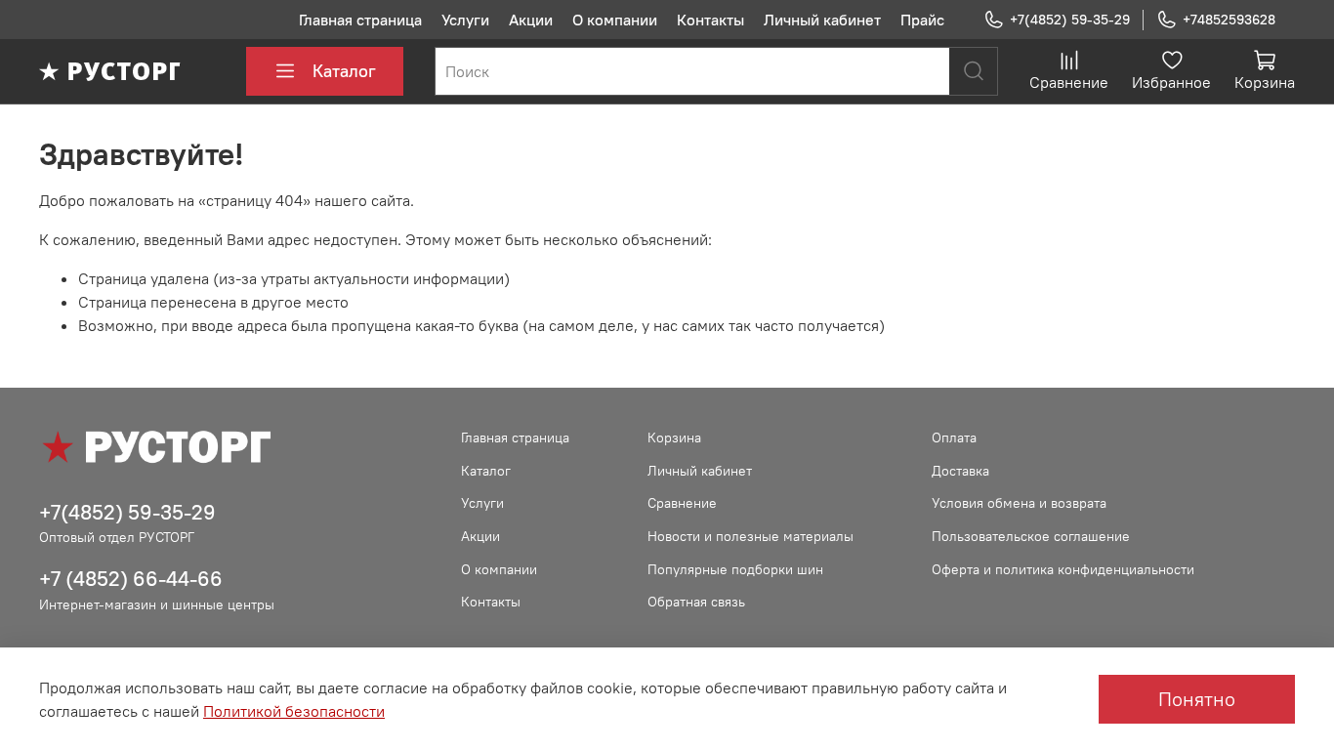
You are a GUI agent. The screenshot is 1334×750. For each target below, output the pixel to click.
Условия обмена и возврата (1019, 503)
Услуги (465, 19)
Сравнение (682, 503)
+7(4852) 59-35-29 (1070, 19)
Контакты (710, 19)
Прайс (922, 19)
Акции (531, 19)
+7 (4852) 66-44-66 (131, 578)
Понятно (1196, 699)
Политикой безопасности (294, 711)
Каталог (344, 71)
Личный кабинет (822, 19)
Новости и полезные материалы (750, 536)
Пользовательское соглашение (1031, 536)
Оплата (954, 437)
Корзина (674, 437)
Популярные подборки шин (735, 569)
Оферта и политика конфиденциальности (1063, 569)
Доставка (960, 470)
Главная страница (360, 19)
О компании (614, 19)
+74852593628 (1229, 19)
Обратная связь (696, 601)
